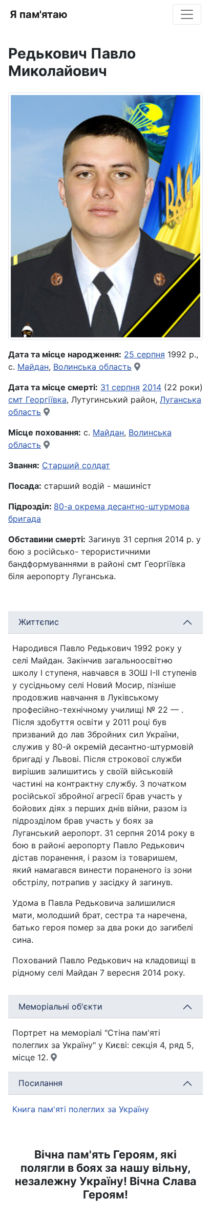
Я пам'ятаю (39, 14)
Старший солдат (76, 465)
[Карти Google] (137, 366)
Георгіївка (46, 399)
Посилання (40, 1083)
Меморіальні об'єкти (60, 1006)
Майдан (33, 366)
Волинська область (92, 366)
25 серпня (144, 354)
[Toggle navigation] (187, 14)
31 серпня (120, 387)
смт (17, 399)
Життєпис (38, 622)
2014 (151, 387)
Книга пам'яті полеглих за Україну (80, 1109)
